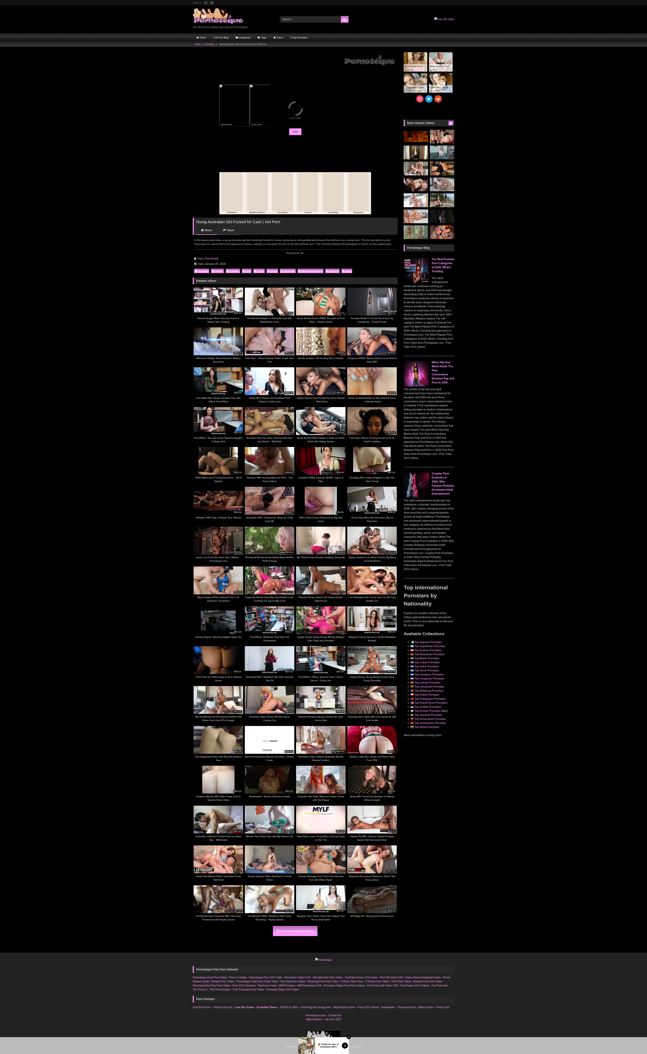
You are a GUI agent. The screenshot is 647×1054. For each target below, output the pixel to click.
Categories (244, 37)
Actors (279, 37)
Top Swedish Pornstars (428, 715)
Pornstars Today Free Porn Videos (344, 985)
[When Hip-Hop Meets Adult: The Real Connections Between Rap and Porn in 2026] (416, 385)
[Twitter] (429, 98)
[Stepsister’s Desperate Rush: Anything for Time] (416, 168)
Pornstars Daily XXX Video (282, 989)
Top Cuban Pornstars (427, 662)
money (273, 271)
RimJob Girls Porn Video (328, 977)
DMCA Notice (314, 1019)
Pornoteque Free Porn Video (210, 977)
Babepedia (388, 1007)
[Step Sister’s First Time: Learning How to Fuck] (442, 137)
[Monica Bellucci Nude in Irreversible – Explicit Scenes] (416, 137)
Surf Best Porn (201, 1007)
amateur (219, 271)
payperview (289, 271)
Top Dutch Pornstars (426, 666)
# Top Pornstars (298, 37)
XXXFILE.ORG (289, 1007)
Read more (293, 253)
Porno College (238, 977)
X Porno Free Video (377, 981)
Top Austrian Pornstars (427, 650)
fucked (260, 271)
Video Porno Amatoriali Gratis (423, 977)
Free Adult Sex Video (292, 981)
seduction (333, 271)
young (348, 271)
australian (234, 271)
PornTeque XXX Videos (414, 985)
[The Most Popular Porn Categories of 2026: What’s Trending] (416, 282)
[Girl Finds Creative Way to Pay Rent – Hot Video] (442, 152)
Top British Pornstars (426, 658)
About (208, 230)
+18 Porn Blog (220, 37)
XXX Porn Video (401, 981)
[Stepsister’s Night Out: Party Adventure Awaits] (442, 232)
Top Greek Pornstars (426, 670)
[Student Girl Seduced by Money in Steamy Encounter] (442, 168)
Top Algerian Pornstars (428, 642)
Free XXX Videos (368, 1007)
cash (248, 271)
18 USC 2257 (333, 1019)
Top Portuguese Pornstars (429, 698)
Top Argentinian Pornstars (429, 646)
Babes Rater (425, 1007)
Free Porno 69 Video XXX (382, 985)
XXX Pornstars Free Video (248, 989)
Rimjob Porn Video (222, 981)
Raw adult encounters (311, 271)
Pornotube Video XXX (297, 977)
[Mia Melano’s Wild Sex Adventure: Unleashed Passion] (416, 216)
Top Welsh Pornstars (426, 727)
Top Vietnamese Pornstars (430, 723)
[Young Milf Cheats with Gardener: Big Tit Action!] (442, 200)
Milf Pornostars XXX (310, 985)
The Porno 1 (200, 989)
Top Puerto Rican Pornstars (430, 702)
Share (230, 230)
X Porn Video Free (352, 981)
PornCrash (442, 1007)
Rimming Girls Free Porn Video (211, 985)
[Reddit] (438, 98)
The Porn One (439, 985)
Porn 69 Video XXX (391, 977)
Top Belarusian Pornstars (429, 654)
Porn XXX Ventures (244, 985)
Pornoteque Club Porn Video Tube (257, 981)
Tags (263, 37)
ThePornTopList (222, 1007)
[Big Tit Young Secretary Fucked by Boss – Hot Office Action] (416, 152)
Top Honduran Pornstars (429, 674)
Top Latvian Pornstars (427, 682)
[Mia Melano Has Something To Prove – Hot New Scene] (442, 184)
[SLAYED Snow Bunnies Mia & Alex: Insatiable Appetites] (416, 200)
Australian (209, 44)
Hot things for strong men (316, 1007)
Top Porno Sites (267, 985)
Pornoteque (212, 258)
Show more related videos (295, 931)
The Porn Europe (220, 989)
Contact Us (335, 1015)
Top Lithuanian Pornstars (429, 686)
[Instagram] (419, 98)
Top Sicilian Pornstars (427, 710)
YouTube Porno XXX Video (361, 977)
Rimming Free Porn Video (323, 981)
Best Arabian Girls (344, 1007)
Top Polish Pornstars (426, 694)
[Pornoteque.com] (218, 16)
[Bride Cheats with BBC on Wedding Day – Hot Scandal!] (416, 232)
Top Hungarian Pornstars (429, 678)
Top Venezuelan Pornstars (430, 719)
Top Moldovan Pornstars (428, 690)
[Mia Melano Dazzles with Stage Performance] (416, 184)
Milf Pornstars (287, 985)
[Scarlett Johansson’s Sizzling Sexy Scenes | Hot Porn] (442, 216)
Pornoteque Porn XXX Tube (265, 977)
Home (203, 37)
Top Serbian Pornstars (427, 706)
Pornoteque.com (315, 1015)
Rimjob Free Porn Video (427, 981)
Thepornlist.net (406, 1007)
